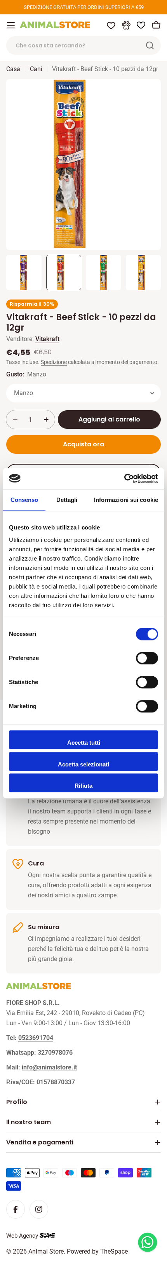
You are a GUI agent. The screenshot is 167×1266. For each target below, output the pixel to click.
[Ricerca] (150, 45)
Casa (13, 69)
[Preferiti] (111, 25)
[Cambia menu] (11, 25)
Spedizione (54, 362)
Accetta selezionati (83, 764)
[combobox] (83, 45)
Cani (36, 69)
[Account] (126, 25)
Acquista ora (83, 444)
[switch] (147, 658)
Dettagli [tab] (67, 499)
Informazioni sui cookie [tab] (126, 499)
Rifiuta (83, 785)
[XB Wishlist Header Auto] (141, 25)
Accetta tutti (83, 742)
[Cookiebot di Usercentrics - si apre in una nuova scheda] (124, 479)
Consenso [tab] (24, 499)
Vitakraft (47, 339)
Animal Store (46, 1251)
